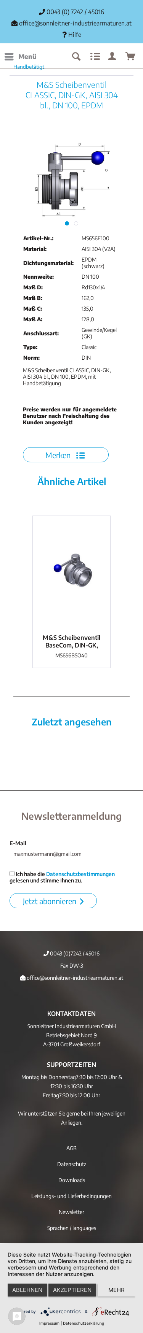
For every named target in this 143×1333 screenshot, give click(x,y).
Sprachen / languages (71, 1228)
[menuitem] (20, 56)
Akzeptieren (72, 1289)
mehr (116, 1289)
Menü (27, 56)
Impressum (49, 1323)
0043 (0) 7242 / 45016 (74, 12)
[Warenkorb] (130, 56)
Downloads (71, 1180)
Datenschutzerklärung (83, 1323)
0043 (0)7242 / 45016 (74, 953)
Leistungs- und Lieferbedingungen (71, 1196)
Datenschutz (71, 1164)
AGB (71, 1148)
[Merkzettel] (94, 56)
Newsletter (71, 1212)
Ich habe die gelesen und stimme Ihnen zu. (62, 877)
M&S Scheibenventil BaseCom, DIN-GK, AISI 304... (71, 641)
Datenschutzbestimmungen (80, 874)
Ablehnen (27, 1289)
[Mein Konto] (112, 56)
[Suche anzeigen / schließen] (76, 56)
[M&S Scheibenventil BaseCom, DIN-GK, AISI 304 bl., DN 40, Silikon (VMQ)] (71, 573)
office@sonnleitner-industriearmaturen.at (75, 23)
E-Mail (18, 843)
